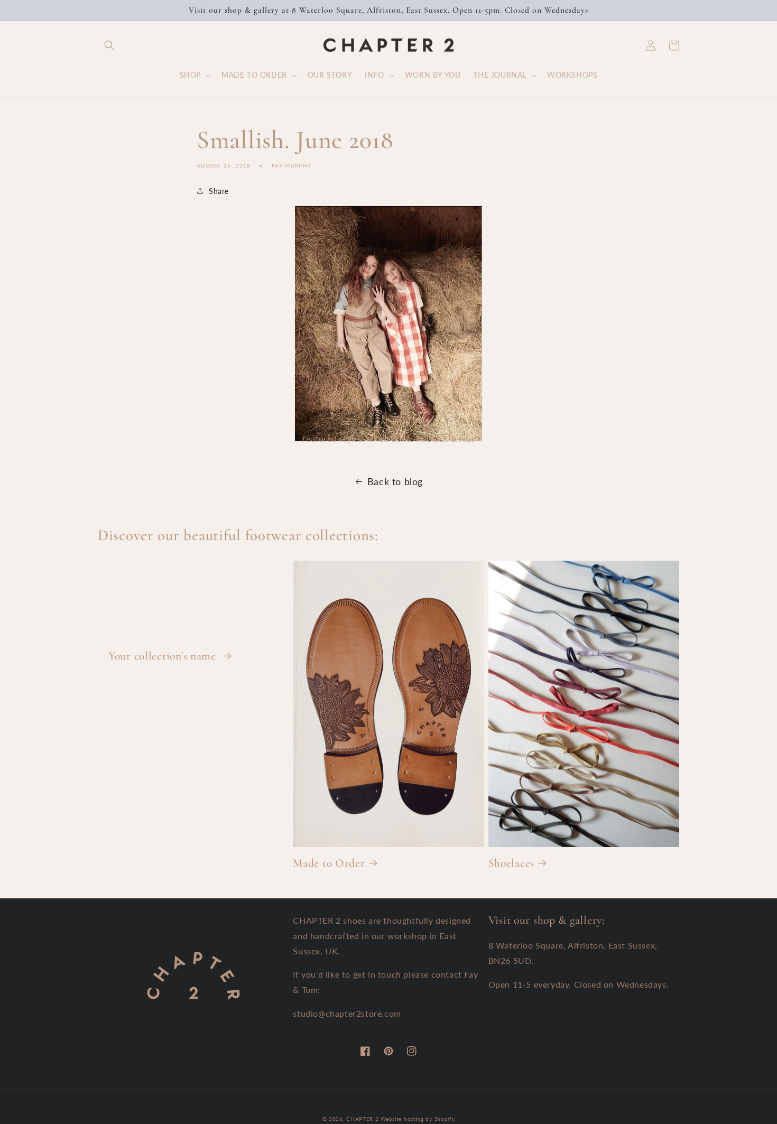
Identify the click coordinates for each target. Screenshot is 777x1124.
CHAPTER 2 (362, 1119)
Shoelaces (511, 863)
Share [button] (219, 191)
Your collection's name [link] (163, 656)
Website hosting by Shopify (418, 1119)
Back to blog (395, 481)
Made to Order (329, 863)
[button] (109, 45)
